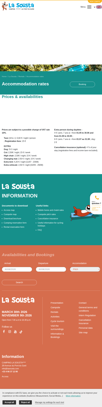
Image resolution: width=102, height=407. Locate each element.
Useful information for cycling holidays (50, 224)
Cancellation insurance (48, 219)
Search (19, 282)
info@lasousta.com (10, 369)
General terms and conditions (88, 309)
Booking (82, 84)
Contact (82, 303)
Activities (55, 316)
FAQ (40, 230)
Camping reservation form (15, 223)
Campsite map (10, 214)
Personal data (86, 328)
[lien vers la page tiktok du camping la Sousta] (21, 332)
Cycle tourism (57, 321)
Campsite (55, 307)
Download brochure (12, 219)
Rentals (54, 312)
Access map (9, 210)
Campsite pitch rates (47, 214)
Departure (43, 263)
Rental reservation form (14, 227)
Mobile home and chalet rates (51, 210)
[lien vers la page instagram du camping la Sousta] (9, 331)
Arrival (7, 263)
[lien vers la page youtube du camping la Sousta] (15, 331)
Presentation (57, 303)
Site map (83, 332)
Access (5, 376)
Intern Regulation (87, 315)
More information (73, 396)
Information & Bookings (57, 335)
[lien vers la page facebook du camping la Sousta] (4, 331)
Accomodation (79, 263)
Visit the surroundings (57, 327)
